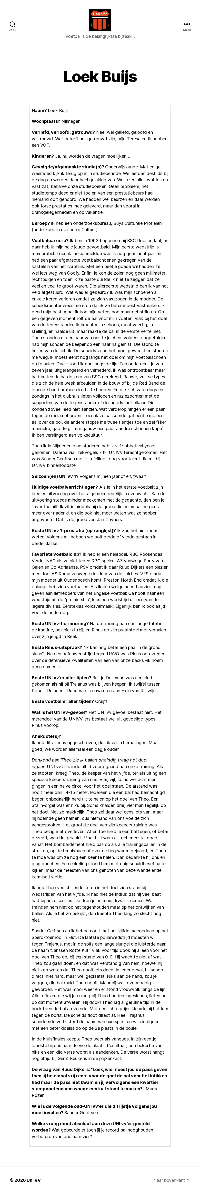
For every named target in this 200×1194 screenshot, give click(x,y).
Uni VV (33, 1180)
